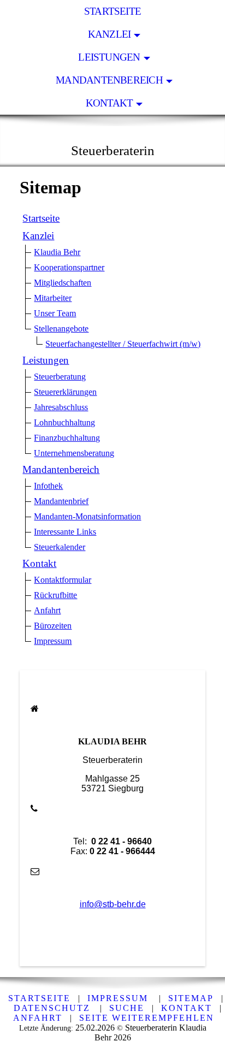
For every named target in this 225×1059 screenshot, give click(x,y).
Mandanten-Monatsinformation (87, 516)
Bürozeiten (53, 625)
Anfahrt (47, 610)
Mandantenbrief (61, 501)
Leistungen (109, 57)
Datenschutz (52, 1008)
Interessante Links (65, 531)
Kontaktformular (62, 579)
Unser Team (55, 313)
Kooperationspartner (69, 267)
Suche (126, 1008)
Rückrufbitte (55, 595)
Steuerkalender (59, 547)
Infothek (48, 485)
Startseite (112, 11)
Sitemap (191, 998)
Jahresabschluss (61, 407)
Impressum (53, 641)
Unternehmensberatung (74, 453)
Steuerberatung (60, 376)
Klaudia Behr (57, 252)
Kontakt (109, 103)
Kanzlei (109, 34)
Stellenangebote (61, 328)
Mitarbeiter (53, 298)
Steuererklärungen (65, 392)
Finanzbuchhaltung (67, 437)
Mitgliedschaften (62, 282)
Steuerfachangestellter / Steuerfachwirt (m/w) (122, 343)
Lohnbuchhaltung (64, 422)
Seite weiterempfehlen (146, 1017)
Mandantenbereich (109, 80)
